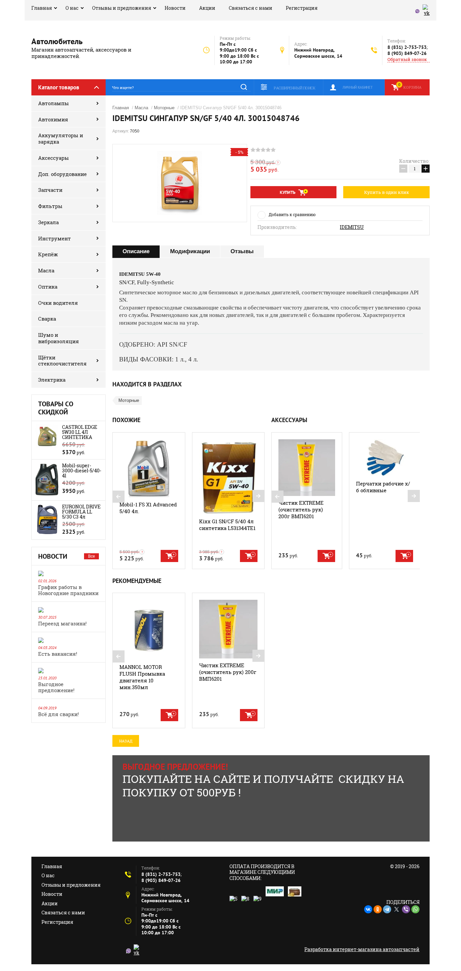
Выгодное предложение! (56, 687)
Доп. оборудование (62, 174)
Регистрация (302, 8)
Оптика (47, 286)
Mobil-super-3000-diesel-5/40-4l (81, 470)
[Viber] (406, 909)
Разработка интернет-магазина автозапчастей (361, 949)
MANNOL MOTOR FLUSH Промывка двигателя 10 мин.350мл (142, 677)
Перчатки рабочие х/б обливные (383, 487)
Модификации (190, 251)
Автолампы (53, 103)
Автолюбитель (57, 41)
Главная (41, 8)
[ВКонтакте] (368, 909)
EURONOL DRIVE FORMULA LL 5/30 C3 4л (81, 511)
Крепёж (48, 254)
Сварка (47, 318)
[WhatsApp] (415, 909)
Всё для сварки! (58, 714)
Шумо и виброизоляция (58, 338)
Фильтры (50, 206)
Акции (207, 8)
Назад (125, 740)
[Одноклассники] (378, 909)
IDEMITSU (352, 227)
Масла (46, 270)
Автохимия (53, 119)
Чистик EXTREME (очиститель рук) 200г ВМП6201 (301, 509)
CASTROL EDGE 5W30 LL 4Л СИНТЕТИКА (79, 432)
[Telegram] (387, 909)
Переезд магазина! (62, 623)
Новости (175, 8)
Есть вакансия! (57, 653)
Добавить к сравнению (292, 214)
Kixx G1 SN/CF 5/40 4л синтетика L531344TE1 (227, 524)
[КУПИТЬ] (169, 556)
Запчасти (50, 189)
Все (91, 556)
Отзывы (242, 251)
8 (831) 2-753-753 (407, 47)
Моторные (164, 107)
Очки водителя (58, 302)
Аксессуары (53, 157)
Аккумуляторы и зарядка (60, 138)
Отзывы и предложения (121, 8)
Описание (136, 251)
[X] (396, 909)
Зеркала (48, 222)
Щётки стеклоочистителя (62, 360)
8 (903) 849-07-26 (407, 53)
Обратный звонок (407, 59)
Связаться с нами (250, 8)
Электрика (51, 379)
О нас (72, 8)
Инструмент (54, 238)
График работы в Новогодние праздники (68, 590)
